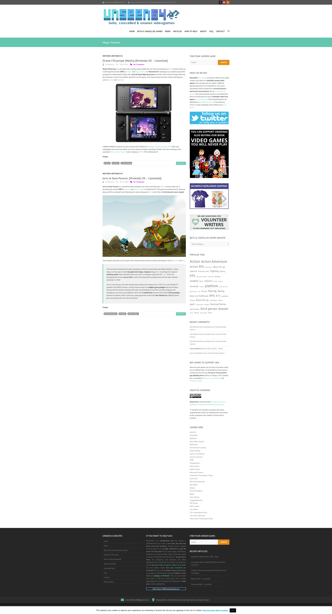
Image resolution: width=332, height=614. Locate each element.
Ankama (129, 72)
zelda (210, 313)
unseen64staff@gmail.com (115, 2)
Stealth (206, 304)
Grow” (165, 274)
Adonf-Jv (193, 432)
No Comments (138, 64)
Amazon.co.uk (195, 381)
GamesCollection (196, 457)
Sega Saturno (194, 497)
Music (215, 281)
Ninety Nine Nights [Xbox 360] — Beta (204, 557)
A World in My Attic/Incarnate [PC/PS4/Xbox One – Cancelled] (209, 571)
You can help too (201, 99)
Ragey (192, 494)
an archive (202, 78)
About (203, 31)
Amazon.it (217, 378)
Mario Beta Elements (197, 482)
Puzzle (204, 291)
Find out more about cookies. (215, 610)
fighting (222, 271)
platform (211, 286)
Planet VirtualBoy (196, 491)
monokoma (109, 64)
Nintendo (107, 56)
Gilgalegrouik (195, 463)
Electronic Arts (203, 271)
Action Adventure (111, 314)
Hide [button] (232, 610)
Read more (181, 163)
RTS (218, 295)
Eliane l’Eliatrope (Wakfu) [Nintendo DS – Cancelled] (135, 60)
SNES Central (194, 506)
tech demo (194, 309)
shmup (192, 300)
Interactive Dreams (196, 472)
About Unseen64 (110, 564)
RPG (212, 296)
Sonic (220, 300)
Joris (150, 192)
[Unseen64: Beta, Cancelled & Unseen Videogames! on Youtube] (224, 2)
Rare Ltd (194, 296)
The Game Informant (197, 516)
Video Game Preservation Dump (201, 519)
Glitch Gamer (194, 466)
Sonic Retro (194, 509)
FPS (192, 276)
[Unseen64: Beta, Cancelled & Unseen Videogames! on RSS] (227, 2)
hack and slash (201, 277)
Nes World (193, 485)
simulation (213, 300)
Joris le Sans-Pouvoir (118, 152)
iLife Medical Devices (197, 327)
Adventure (208, 267)
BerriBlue (193, 438)
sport (192, 304)
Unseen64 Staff (109, 568)
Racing (212, 291)
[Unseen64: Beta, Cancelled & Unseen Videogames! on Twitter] (220, 2)
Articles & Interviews (111, 555)
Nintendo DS (117, 56)
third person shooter (214, 308)
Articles (177, 31)
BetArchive (194, 444)
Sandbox (224, 296)
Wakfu (170, 69)
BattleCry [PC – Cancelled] (200, 579)
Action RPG (197, 266)
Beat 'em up (219, 266)
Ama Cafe (193, 353)
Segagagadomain (196, 500)
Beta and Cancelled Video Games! (212, 353)
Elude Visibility (195, 451)
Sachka (111, 80)
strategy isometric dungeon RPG (159, 147)
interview (211, 277)
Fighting (214, 271)
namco (220, 281)
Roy (183, 260)
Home (132, 31)
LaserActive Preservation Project (201, 475)
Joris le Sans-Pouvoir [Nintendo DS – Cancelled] (132, 178)
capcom (193, 271)
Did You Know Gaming (198, 448)
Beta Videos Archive (197, 441)
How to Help (191, 31)
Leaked (194, 281)
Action (107, 163)
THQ (191, 313)
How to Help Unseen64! (112, 559)
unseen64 (203, 313)
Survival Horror (218, 304)
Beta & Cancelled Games (149, 31)
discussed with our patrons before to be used (168, 565)
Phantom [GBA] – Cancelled (201, 584)
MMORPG (208, 281)
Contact (220, 31)
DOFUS (141, 152)
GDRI (191, 460)
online (202, 287)
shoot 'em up (202, 300)
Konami (217, 276)
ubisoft (196, 313)
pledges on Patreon (162, 576)
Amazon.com (208, 378)
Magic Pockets (140, 72)
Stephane (120, 80)
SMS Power (194, 503)
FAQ (211, 31)
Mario (201, 281)
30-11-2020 (123, 182)
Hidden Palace (195, 469)
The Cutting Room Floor (198, 512)
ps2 (199, 291)
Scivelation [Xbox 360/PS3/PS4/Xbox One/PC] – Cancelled (208, 563)
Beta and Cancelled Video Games (116, 550)
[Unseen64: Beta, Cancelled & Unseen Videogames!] (141, 17)
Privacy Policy (109, 582)
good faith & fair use (206, 102)
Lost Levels (194, 478)
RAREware (204, 296)
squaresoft (199, 304)
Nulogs (192, 488)
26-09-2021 (123, 64)
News (168, 31)
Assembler (194, 435)
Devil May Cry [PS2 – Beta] (213, 349)
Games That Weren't (197, 454)
